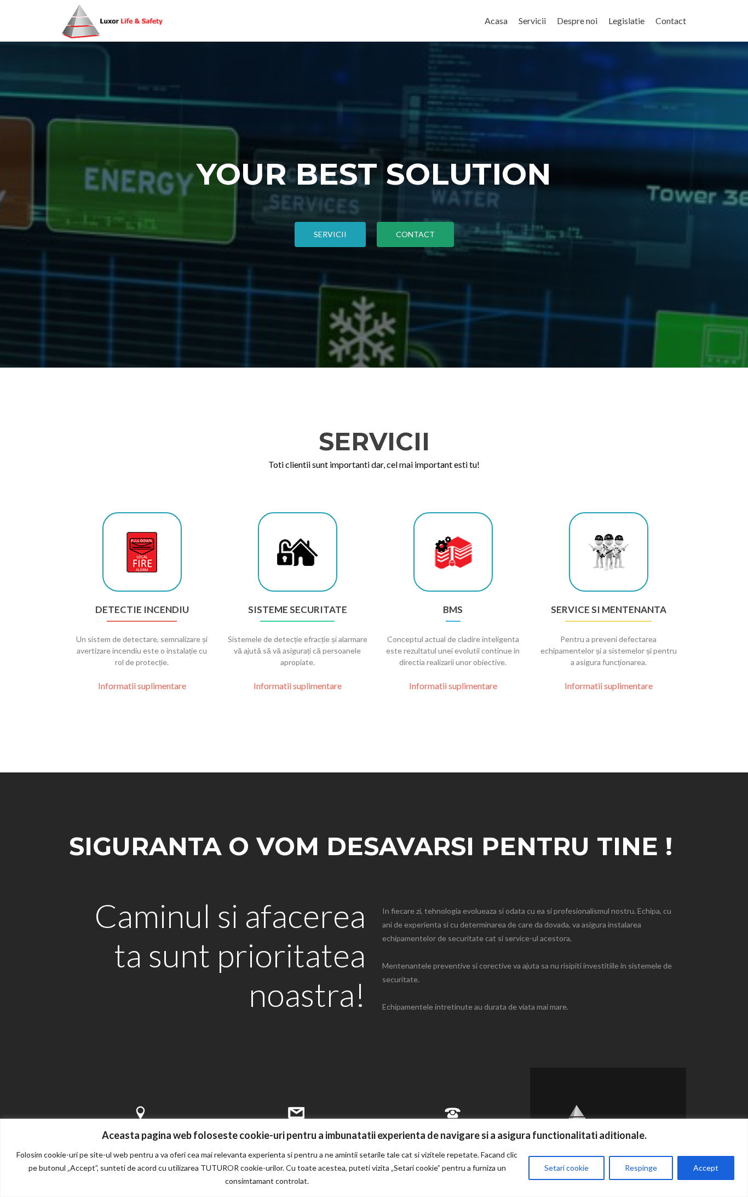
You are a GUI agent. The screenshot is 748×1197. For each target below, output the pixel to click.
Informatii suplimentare (142, 685)
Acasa (496, 20)
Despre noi (577, 20)
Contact (670, 20)
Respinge (641, 1167)
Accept (705, 1167)
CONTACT (415, 234)
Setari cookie (566, 1167)
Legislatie (626, 20)
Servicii (532, 20)
